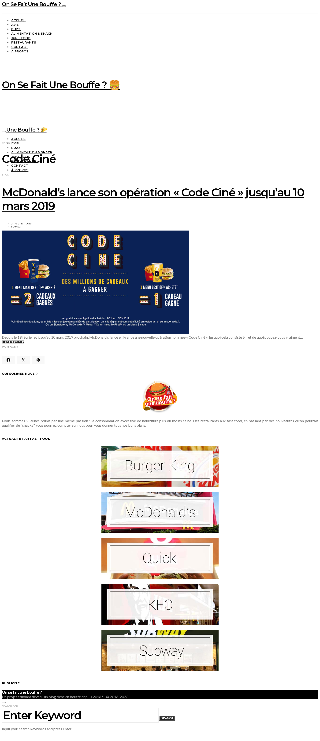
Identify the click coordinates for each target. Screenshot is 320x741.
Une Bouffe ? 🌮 (26, 130)
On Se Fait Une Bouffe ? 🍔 (61, 85)
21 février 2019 (21, 223)
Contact (19, 47)
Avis (15, 24)
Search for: (10, 706)
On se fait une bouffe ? (22, 692)
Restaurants (23, 42)
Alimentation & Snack (31, 33)
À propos (19, 51)
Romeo (16, 226)
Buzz (16, 29)
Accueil (18, 20)
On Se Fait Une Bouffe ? (32, 4)
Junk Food (20, 38)
